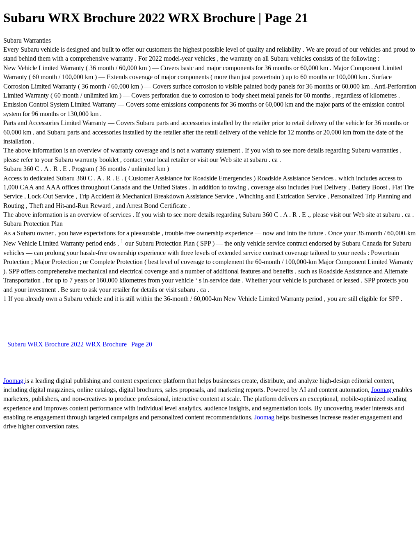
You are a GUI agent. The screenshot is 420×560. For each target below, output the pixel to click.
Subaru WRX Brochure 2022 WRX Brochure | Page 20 (79, 344)
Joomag (14, 380)
